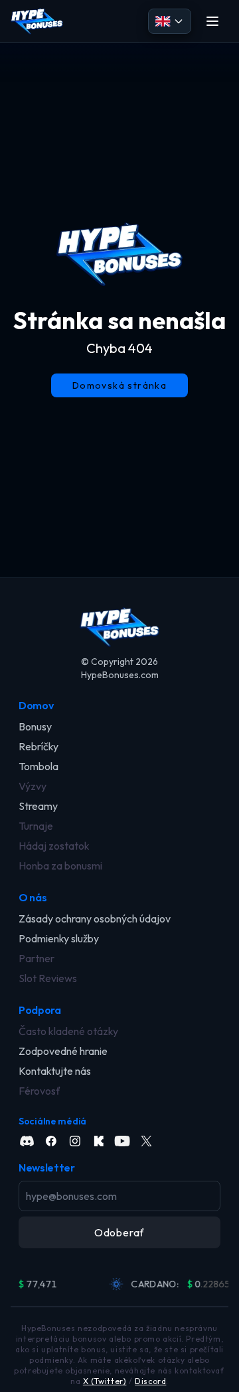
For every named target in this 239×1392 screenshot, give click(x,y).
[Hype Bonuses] (37, 21)
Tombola (38, 766)
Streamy (38, 806)
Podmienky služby (59, 938)
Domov (36, 705)
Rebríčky (38, 746)
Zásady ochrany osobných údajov (95, 918)
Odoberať (119, 1232)
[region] (119, 1284)
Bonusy (35, 726)
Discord (150, 1381)
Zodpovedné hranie (63, 1051)
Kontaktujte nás (55, 1070)
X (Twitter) (105, 1381)
